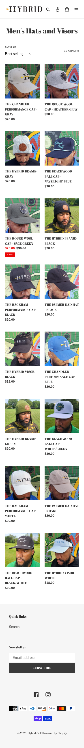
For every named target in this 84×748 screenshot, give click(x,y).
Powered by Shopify (54, 733)
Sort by (11, 46)
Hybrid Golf (34, 733)
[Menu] (76, 9)
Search (14, 627)
